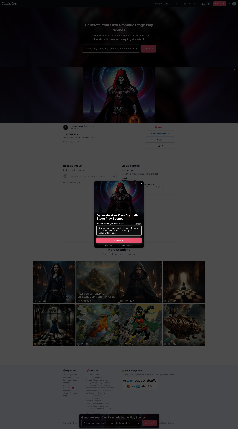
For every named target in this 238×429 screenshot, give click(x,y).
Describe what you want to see (110, 223)
